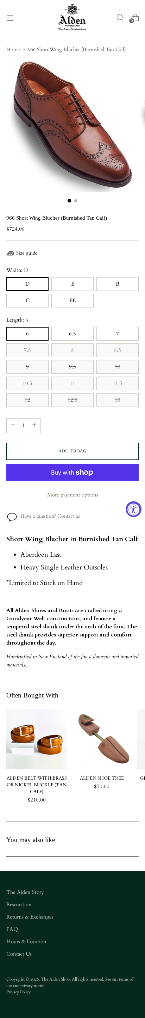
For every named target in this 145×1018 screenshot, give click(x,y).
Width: (17, 270)
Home (13, 49)
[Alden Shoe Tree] (101, 739)
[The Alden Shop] (72, 17)
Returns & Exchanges (29, 917)
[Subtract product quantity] (13, 426)
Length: (17, 320)
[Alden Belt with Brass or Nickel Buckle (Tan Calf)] (36, 739)
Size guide (26, 253)
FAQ (12, 929)
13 (117, 400)
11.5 (117, 383)
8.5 (117, 350)
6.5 (72, 333)
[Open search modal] (120, 17)
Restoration (19, 904)
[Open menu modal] (10, 17)
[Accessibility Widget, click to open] (133, 509)
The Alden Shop (55, 979)
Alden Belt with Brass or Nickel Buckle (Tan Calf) (37, 785)
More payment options (72, 495)
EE (72, 300)
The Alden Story (25, 892)
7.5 (27, 350)
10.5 (27, 383)
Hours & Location (26, 941)
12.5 (72, 400)
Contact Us (19, 954)
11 (72, 383)
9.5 (72, 367)
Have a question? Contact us (50, 516)
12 (27, 400)
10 (117, 367)
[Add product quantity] (34, 426)
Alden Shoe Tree (102, 778)
